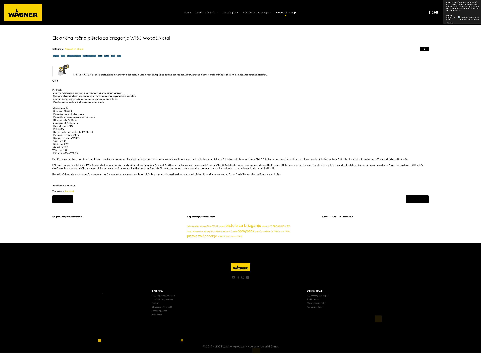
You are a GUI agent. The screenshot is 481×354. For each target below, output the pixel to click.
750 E (239, 236)
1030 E (215, 226)
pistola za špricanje (89, 56)
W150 (100, 56)
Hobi (119, 56)
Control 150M (283, 231)
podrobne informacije (453, 10)
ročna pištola (206, 226)
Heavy (234, 236)
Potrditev (450, 22)
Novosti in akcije (74, 49)
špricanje (278, 225)
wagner (55, 56)
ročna (63, 56)
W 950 (287, 226)
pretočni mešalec (263, 231)
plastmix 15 (267, 226)
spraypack (246, 231)
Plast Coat (221, 231)
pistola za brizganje (74, 56)
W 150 (107, 56)
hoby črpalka (193, 226)
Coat (189, 231)
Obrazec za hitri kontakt (162, 307)
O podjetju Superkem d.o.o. (163, 296)
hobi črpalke (231, 231)
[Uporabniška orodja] (424, 49)
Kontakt (155, 303)
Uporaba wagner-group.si (317, 296)
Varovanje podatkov (315, 307)
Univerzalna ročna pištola (204, 231)
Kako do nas (157, 315)
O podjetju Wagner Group (162, 299)
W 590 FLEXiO (223, 236)
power (222, 226)
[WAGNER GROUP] (240, 266)
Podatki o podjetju (159, 311)
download (69, 191)
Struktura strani (313, 299)
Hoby (113, 56)
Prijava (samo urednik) (316, 303)
